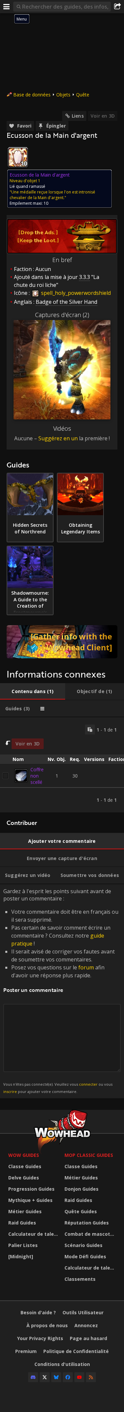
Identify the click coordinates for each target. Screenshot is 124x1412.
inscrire (10, 1091)
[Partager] (117, 6)
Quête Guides (80, 1211)
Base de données (32, 94)
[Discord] (33, 1377)
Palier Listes (23, 1245)
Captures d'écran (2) (62, 315)
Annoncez (86, 1325)
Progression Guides (31, 1189)
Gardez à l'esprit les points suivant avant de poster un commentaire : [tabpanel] (60, 991)
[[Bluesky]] (56, 1377)
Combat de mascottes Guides (90, 1234)
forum (86, 967)
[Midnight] (20, 1256)
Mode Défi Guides (85, 1256)
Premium (26, 1351)
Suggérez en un (58, 438)
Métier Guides (25, 1211)
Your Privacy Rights (40, 1338)
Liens (78, 116)
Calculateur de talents (34, 1234)
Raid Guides (22, 1223)
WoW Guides (23, 1155)
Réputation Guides (86, 1223)
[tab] (32, 691)
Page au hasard (88, 1338)
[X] (45, 1377)
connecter (88, 1084)
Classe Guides (24, 1166)
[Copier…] (90, 729)
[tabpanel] (62, 764)
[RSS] (91, 1377)
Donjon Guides (81, 1189)
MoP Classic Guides (88, 1155)
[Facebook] (68, 1377)
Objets (63, 94)
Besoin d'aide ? (38, 1312)
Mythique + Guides (30, 1200)
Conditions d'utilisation (62, 1364)
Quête (82, 94)
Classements (80, 1279)
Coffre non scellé (37, 775)
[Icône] (18, 157)
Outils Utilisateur (82, 1312)
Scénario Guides (83, 1245)
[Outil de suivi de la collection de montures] (62, 641)
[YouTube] (79, 1377)
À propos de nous (47, 1325)
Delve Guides (23, 1177)
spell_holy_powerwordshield (75, 293)
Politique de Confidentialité (76, 1351)
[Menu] (6, 6)
